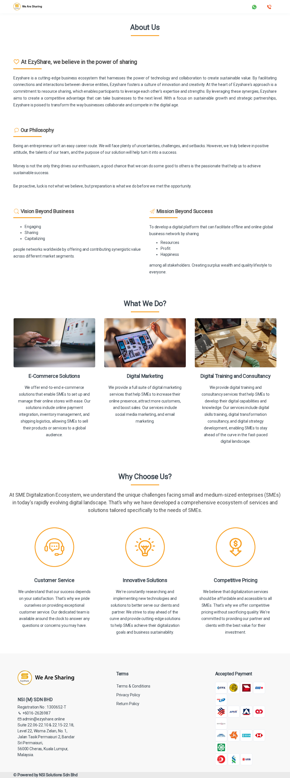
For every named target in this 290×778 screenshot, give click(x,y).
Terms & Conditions (133, 686)
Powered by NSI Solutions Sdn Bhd (48, 775)
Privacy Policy (128, 695)
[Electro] (27, 6)
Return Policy (127, 703)
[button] (254, 6)
